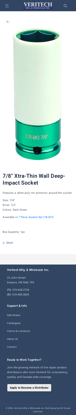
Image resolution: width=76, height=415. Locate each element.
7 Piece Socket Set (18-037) (36, 217)
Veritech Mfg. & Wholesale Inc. (29, 408)
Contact (12, 346)
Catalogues (14, 323)
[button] (7, 6)
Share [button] (9, 242)
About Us (12, 339)
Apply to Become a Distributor (29, 387)
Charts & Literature (18, 331)
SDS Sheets (14, 315)
